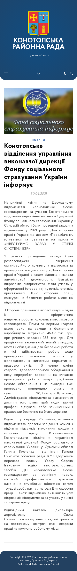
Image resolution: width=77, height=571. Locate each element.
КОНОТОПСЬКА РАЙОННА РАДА (38, 44)
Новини (38, 140)
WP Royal (53, 564)
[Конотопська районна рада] (38, 24)
